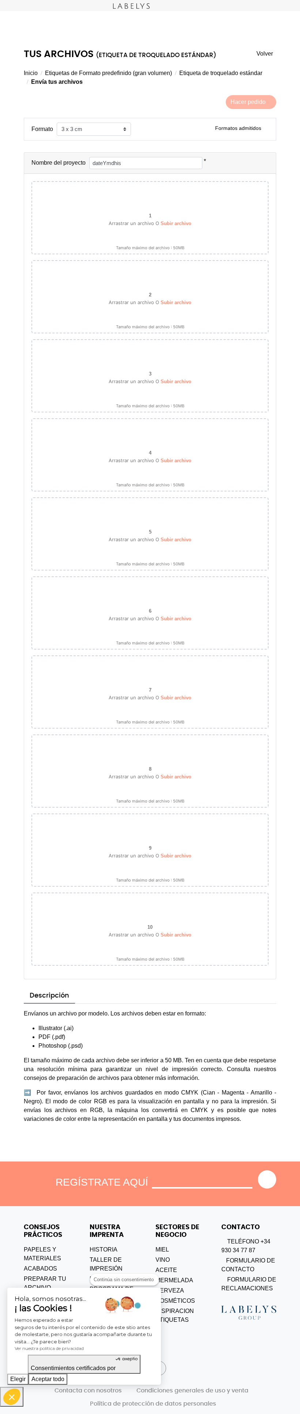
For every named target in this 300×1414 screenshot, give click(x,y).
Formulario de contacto (248, 1264)
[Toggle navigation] (5, 5)
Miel (162, 1249)
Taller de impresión (106, 1264)
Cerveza (169, 1290)
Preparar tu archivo (45, 1283)
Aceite (166, 1270)
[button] (11, 1397)
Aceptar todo (47, 1379)
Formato (42, 129)
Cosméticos (175, 1301)
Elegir (18, 1379)
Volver (264, 53)
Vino (162, 1260)
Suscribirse (267, 1179)
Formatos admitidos (238, 128)
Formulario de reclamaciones (248, 1283)
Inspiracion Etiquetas (174, 1315)
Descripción (49, 995)
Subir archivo (176, 223)
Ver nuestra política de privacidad (49, 1348)
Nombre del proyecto (58, 163)
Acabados (40, 1268)
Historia (103, 1249)
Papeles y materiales (42, 1253)
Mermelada (174, 1280)
